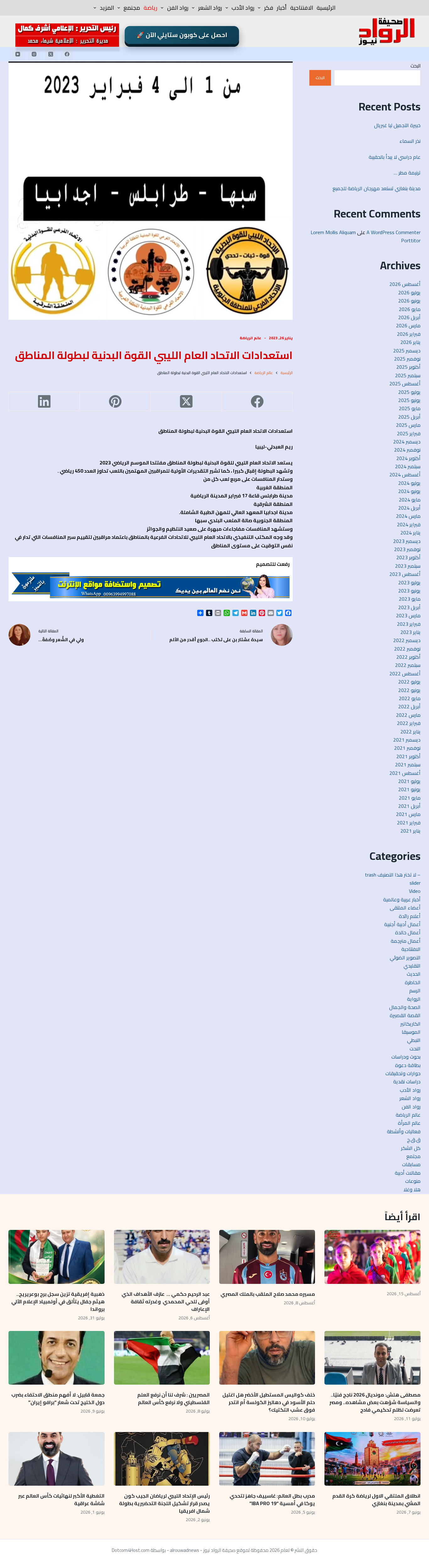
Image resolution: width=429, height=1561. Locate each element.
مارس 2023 (408, 615)
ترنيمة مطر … (407, 172)
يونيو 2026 (409, 300)
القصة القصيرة (405, 1015)
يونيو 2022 (409, 690)
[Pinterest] (114, 401)
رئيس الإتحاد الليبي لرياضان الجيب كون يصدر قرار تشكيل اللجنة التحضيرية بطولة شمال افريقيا (164, 1503)
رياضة (150, 8)
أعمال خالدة (408, 932)
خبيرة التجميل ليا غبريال (397, 125)
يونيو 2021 (409, 789)
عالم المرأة (409, 1123)
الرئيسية (326, 8)
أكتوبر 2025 (408, 367)
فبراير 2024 (409, 524)
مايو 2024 (410, 499)
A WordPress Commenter (394, 232)
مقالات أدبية (408, 1172)
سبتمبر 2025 (408, 375)
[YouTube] (18, 54)
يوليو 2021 (409, 781)
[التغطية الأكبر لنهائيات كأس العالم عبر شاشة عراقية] (56, 1459)
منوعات (413, 1181)
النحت (415, 1048)
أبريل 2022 (409, 706)
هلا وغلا (412, 1189)
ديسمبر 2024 (407, 441)
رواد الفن (177, 8)
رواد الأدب (242, 8)
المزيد (107, 8)
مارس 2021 (408, 814)
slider (415, 883)
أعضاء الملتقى (405, 907)
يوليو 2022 (409, 681)
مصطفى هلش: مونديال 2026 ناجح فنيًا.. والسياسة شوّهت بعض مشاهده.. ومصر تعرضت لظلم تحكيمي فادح (375, 1402)
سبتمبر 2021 (408, 764)
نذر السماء (409, 141)
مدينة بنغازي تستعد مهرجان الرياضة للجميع (375, 188)
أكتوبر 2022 (408, 657)
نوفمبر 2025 (407, 358)
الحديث (414, 974)
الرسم (415, 990)
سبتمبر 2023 (408, 566)
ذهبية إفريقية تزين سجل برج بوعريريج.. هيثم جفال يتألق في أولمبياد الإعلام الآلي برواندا (58, 1301)
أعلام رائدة (410, 916)
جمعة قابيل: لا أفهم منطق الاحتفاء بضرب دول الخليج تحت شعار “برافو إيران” (58, 1398)
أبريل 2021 (409, 806)
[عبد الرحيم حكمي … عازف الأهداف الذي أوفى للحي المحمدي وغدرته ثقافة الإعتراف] (162, 1257)
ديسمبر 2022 (407, 640)
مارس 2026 (408, 325)
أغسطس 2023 (405, 574)
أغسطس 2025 (405, 383)
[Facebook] (67, 54)
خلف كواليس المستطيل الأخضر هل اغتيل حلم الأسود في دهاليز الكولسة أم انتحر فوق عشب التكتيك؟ (268, 1402)
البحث (415, 65)
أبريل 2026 (409, 317)
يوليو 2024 (409, 483)
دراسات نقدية (407, 1081)
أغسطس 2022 (405, 673)
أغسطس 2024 (405, 474)
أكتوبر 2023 (408, 557)
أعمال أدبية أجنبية (402, 924)
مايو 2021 (410, 797)
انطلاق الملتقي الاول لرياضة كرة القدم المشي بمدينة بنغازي (376, 1499)
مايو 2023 (410, 598)
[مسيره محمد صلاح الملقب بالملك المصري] (267, 1257)
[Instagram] (34, 54)
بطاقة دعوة (408, 1065)
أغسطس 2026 (405, 284)
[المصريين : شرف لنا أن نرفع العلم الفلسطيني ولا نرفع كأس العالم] (162, 1358)
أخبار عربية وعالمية (402, 899)
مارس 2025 (408, 425)
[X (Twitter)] (51, 54)
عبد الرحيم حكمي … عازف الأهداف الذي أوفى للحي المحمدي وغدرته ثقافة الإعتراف (166, 1301)
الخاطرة (413, 982)
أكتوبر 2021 (408, 756)
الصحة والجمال (405, 1007)
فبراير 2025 (409, 433)
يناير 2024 (410, 532)
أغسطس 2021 (405, 773)
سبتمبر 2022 (408, 665)
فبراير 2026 (409, 334)
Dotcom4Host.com (130, 1550)
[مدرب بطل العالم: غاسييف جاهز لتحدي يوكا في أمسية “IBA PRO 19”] (267, 1459)
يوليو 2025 (409, 392)
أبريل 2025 (409, 416)
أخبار (282, 8)
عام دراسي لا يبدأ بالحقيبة (395, 157)
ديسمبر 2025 (407, 350)
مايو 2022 (410, 698)
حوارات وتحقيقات (403, 1073)
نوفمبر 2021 (407, 748)
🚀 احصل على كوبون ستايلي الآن (182, 34)
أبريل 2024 (409, 507)
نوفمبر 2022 (407, 648)
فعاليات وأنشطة (404, 1131)
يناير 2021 (410, 830)
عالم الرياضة (250, 337)
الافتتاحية (301, 8)
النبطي (414, 1040)
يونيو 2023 (409, 590)
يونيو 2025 (409, 400)
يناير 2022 (410, 731)
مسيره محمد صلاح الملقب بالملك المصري (267, 1294)
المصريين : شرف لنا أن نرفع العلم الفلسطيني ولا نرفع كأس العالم (173, 1398)
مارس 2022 (408, 715)
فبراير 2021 (409, 822)
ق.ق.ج (414, 1139)
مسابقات (411, 1164)
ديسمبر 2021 (407, 739)
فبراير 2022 (409, 723)
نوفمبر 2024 (407, 449)
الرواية (414, 999)
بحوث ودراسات (406, 1056)
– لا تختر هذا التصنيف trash (393, 874)
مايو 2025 (410, 408)
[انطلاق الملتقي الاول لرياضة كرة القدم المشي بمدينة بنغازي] (372, 1459)
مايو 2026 (410, 309)
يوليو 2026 (409, 292)
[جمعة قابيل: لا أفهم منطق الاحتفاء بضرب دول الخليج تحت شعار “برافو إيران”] (56, 1358)
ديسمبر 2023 (407, 541)
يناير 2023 (410, 632)
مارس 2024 (408, 516)
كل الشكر (411, 1148)
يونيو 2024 (409, 491)
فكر (268, 8)
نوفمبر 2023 (407, 549)
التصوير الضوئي (405, 957)
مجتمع (131, 8)
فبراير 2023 (409, 624)
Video (415, 891)
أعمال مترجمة (406, 941)
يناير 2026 (410, 342)
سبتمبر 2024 (408, 466)
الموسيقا (411, 1032)
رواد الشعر (210, 8)
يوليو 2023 (409, 582)
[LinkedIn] (43, 401)
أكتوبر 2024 (408, 458)
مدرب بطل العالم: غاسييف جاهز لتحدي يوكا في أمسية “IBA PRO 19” (272, 1499)
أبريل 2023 (409, 607)
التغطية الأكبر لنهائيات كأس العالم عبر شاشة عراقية (61, 1499)
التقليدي (412, 965)
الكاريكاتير (410, 1023)
